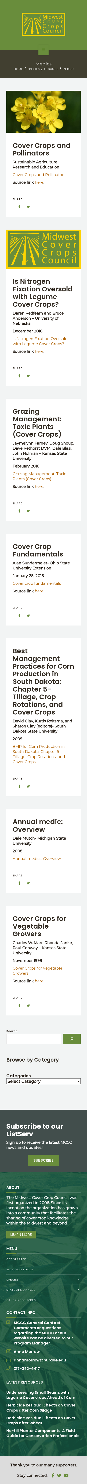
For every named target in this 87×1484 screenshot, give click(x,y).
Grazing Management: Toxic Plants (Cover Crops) (37, 423)
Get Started (16, 1259)
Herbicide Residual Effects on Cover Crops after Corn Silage (40, 1407)
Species (33, 69)
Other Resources (21, 1300)
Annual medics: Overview (37, 858)
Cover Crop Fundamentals (38, 550)
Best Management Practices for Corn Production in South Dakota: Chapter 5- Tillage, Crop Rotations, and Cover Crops (43, 681)
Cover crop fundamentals (37, 583)
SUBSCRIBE (43, 1160)
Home (18, 69)
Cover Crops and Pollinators (42, 149)
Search (11, 1031)
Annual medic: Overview (38, 825)
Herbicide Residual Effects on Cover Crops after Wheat (40, 1420)
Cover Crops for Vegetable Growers (39, 926)
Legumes (51, 69)
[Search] (72, 1039)
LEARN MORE (21, 1235)
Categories (18, 1075)
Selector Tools (19, 1269)
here (39, 182)
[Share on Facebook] (17, 207)
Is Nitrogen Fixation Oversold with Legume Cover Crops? (43, 293)
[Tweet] (26, 207)
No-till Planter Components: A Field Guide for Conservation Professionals (42, 1433)
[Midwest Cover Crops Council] (43, 24)
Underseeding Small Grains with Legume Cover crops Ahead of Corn (40, 1395)
